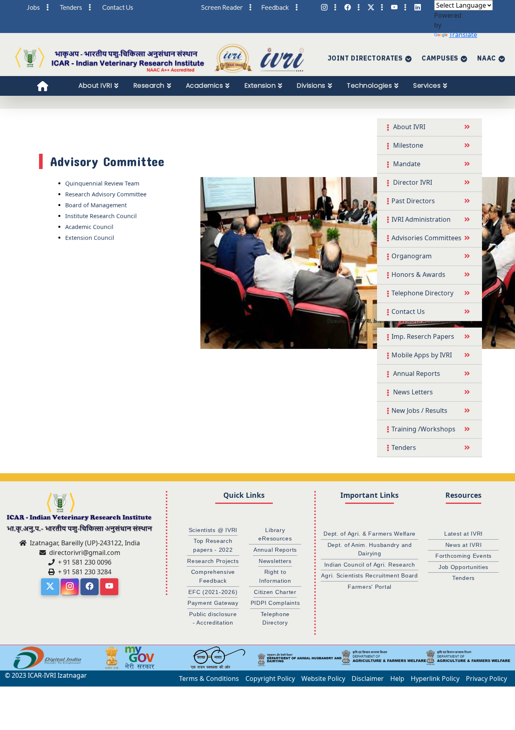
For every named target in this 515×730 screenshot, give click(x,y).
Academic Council (89, 227)
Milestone (407, 145)
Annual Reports (415, 373)
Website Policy (323, 678)
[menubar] (267, 86)
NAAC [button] (486, 58)
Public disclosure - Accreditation (213, 618)
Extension (260, 85)
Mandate (405, 163)
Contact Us (408, 311)
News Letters (412, 392)
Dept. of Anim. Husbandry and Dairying (370, 549)
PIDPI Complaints (275, 603)
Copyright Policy (270, 678)
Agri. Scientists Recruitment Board (369, 575)
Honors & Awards (418, 274)
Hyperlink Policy (435, 678)
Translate (463, 34)
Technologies (369, 85)
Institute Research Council (101, 216)
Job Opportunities (463, 567)
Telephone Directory (422, 293)
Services (427, 85)
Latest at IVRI (463, 533)
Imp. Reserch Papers (422, 336)
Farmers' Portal (369, 587)
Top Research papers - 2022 (213, 545)
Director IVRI (411, 182)
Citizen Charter (275, 592)
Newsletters (275, 561)
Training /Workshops (423, 429)
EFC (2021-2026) (212, 592)
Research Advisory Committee (105, 194)
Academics (204, 85)
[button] (10, 657)
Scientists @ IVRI (213, 530)
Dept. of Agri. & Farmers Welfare (369, 533)
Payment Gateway (213, 603)
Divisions (311, 85)
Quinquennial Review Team (102, 183)
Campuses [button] (440, 58)
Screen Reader (222, 7)
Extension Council (89, 237)
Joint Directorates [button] (365, 58)
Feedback (275, 7)
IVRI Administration (421, 219)
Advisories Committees (426, 237)
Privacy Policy (486, 678)
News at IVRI (463, 545)
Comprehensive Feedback (213, 576)
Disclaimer (368, 678)
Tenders (403, 447)
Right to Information (275, 576)
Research (149, 85)
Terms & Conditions (209, 678)
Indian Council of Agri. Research (369, 564)
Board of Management (96, 205)
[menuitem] (98, 86)
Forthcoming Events (463, 556)
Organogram (411, 256)
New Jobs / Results (419, 410)
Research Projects (213, 561)
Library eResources (275, 534)
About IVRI (95, 85)
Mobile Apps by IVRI (421, 355)
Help (397, 678)
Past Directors (413, 200)
